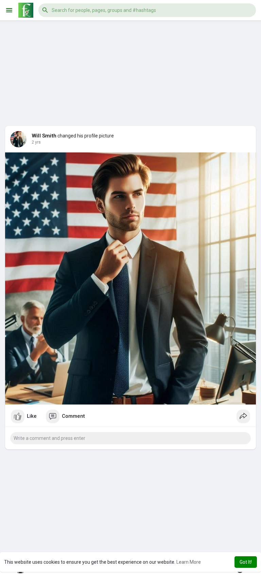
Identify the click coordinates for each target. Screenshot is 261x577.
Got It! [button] (246, 562)
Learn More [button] (188, 562)
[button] (147, 10)
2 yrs (36, 142)
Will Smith (44, 136)
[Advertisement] (130, 68)
